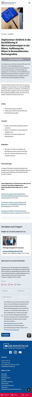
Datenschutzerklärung (12, 330)
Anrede (3, 281)
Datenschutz (4, 383)
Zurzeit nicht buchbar (16, 59)
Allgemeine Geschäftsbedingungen (11, 389)
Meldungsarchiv (5, 377)
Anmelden (5, 335)
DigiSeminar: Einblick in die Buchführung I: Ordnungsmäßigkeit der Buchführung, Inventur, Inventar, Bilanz (14, 196)
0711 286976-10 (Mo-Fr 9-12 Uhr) (10, 364)
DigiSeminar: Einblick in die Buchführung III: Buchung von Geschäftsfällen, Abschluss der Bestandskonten (13, 204)
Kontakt (3, 379)
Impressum (4, 387)
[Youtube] (20, 352)
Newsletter (4, 375)
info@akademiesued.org (11, 323)
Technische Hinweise (7, 381)
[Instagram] (15, 352)
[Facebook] (10, 352)
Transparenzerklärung (7, 385)
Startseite (4, 34)
